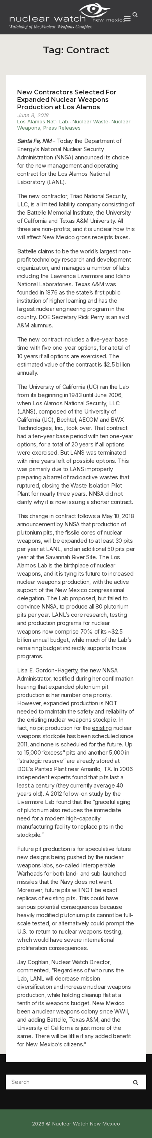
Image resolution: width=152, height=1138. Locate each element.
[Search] (135, 1082)
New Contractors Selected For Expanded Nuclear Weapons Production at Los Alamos (67, 100)
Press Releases (62, 128)
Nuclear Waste (90, 121)
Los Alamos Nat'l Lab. (43, 121)
